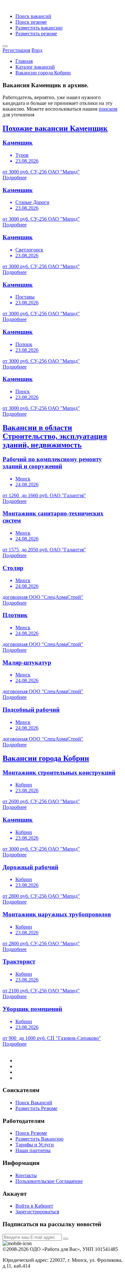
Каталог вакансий (35, 67)
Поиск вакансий (33, 16)
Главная (24, 61)
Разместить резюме (36, 33)
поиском (108, 109)
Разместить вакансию (39, 27)
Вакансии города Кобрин (43, 72)
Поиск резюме (31, 22)
